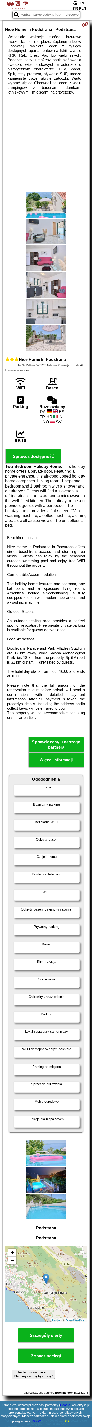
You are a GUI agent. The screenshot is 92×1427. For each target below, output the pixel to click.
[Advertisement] (46, 143)
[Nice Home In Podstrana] (45, 205)
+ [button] (12, 1252)
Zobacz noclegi (46, 1356)
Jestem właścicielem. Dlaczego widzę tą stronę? (33, 1374)
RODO (36, 1421)
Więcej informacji (56, 760)
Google (65, 1405)
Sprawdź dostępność (33, 456)
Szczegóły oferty (46, 1335)
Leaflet (56, 1320)
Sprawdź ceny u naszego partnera (56, 744)
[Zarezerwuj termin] (85, 24)
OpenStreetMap (75, 1320)
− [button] (12, 1260)
